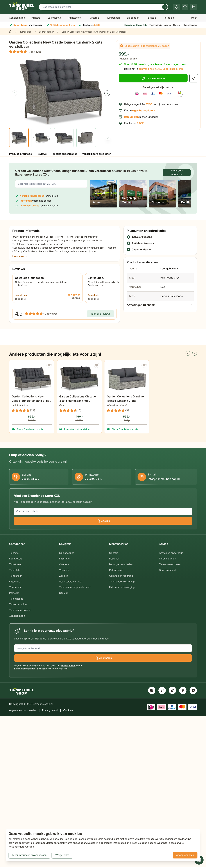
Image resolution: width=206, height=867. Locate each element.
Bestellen (114, 558)
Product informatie (20, 153)
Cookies (68, 710)
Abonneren (105, 657)
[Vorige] (14, 93)
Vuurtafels (15, 587)
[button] (25, 52)
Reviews (42, 153)
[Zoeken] (165, 7)
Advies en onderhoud (171, 552)
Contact (113, 552)
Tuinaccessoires (18, 604)
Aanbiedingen (17, 17)
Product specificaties (64, 153)
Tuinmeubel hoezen (20, 610)
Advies (167, 25)
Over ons (64, 564)
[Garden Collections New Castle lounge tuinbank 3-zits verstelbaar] (31, 378)
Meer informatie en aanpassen (29, 855)
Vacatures (64, 570)
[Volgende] (107, 93)
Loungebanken (46, 31)
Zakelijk (63, 575)
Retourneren (116, 570)
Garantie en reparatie (121, 575)
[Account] (176, 7)
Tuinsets (35, 17)
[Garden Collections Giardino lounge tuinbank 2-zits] (126, 378)
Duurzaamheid (167, 570)
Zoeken (105, 520)
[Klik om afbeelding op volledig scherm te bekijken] (60, 90)
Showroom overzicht (176, 172)
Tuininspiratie (155, 25)
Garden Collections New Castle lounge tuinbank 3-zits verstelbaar (31, 399)
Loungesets (54, 17)
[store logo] (21, 6)
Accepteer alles (185, 855)
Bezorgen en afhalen (121, 564)
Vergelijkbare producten (96, 153)
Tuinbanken (113, 17)
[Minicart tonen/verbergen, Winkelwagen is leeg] (193, 7)
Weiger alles (62, 855)
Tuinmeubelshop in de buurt (75, 587)
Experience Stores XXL (135, 25)
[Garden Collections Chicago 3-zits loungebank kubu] (79, 378)
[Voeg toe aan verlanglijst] (193, 78)
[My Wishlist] (185, 7)
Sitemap (63, 592)
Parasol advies (167, 558)
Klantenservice (190, 25)
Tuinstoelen (74, 17)
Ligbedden (133, 17)
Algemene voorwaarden (22, 710)
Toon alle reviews (100, 313)
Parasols (151, 17)
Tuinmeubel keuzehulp (122, 581)
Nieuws (176, 25)
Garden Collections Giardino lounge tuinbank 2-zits (125, 398)
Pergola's (169, 17)
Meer (194, 17)
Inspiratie (64, 558)
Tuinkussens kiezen (170, 564)
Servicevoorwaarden (24, 668)
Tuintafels (93, 17)
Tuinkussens (16, 598)
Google (43, 668)
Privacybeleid (68, 665)
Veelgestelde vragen (70, 581)
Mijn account (66, 552)
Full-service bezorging (122, 587)
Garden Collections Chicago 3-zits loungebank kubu (77, 398)
